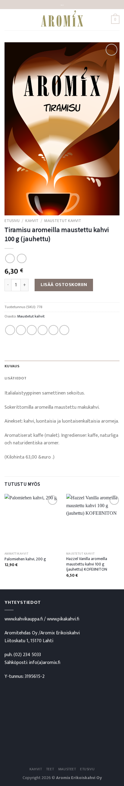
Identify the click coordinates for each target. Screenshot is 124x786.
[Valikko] (8, 19)
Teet (50, 769)
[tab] (62, 366)
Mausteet (67, 769)
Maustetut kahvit (62, 220)
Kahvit (32, 220)
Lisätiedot (16, 378)
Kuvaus (12, 366)
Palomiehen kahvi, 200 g (25, 559)
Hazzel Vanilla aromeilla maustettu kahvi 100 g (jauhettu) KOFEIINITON (86, 564)
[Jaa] (10, 330)
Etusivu (12, 220)
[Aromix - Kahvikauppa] (62, 19)
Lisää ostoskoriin (64, 285)
